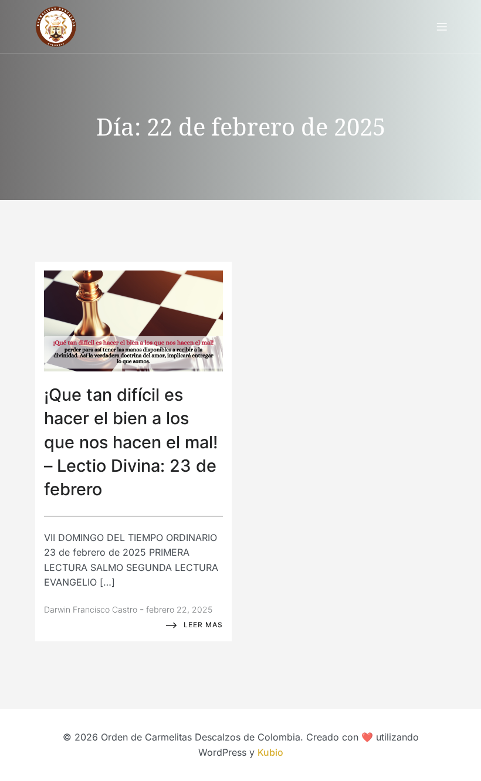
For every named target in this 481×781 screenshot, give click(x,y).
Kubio (270, 752)
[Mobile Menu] (442, 26)
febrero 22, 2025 (179, 609)
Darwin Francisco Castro (90, 609)
